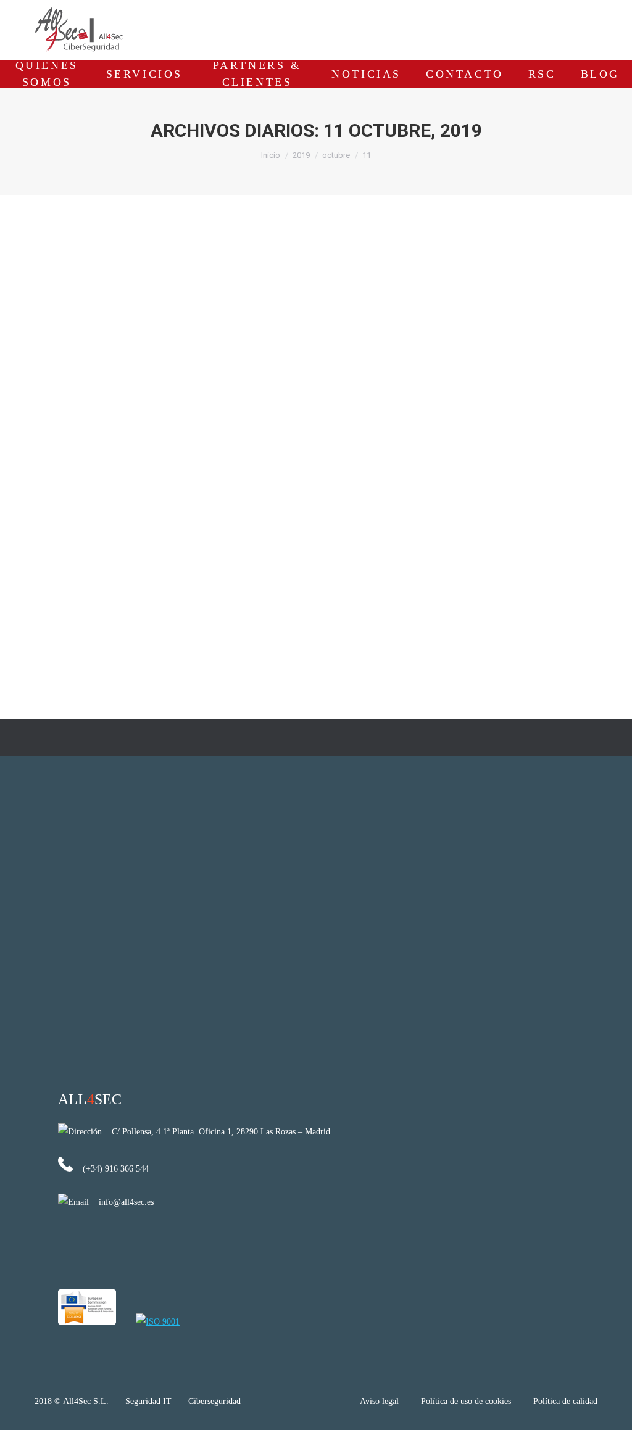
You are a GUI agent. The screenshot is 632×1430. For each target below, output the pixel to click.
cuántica (125, 583)
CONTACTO (465, 74)
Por (195, 583)
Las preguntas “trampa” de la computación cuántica (192, 560)
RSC (542, 74)
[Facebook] (567, 28)
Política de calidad (565, 1401)
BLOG (600, 74)
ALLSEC (90, 1099)
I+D (150, 583)
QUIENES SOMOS (46, 74)
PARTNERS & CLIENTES (257, 74)
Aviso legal (380, 1401)
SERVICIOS (144, 74)
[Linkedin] (544, 28)
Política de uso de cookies (466, 1401)
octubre (336, 155)
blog (97, 583)
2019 (301, 155)
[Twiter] (591, 28)
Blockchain (66, 583)
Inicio (270, 155)
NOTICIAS (366, 74)
